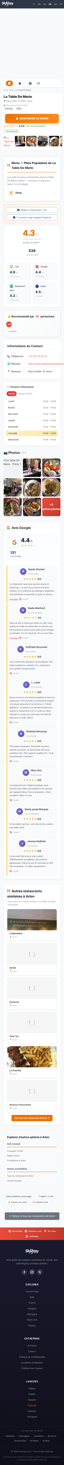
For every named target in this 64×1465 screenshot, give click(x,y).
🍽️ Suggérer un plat (44, 1196)
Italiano (32, 1388)
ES (44, 4)
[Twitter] (40, 1272)
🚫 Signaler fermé (40, 1202)
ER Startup (34, 1441)
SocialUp (46, 1441)
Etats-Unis (32, 1319)
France (32, 1302)
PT (61, 4)
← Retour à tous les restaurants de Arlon (32, 1215)
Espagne (32, 1308)
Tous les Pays (32, 1291)
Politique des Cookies (32, 1368)
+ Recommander (11, 131)
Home (6, 90)
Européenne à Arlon (16, 1160)
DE (55, 4)
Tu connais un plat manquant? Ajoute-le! (34, 217)
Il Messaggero (24, 1436)
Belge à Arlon (13, 1155)
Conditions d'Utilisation (32, 1362)
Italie (32, 1297)
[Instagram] (32, 1272)
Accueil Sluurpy (14, 1180)
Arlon (12, 90)
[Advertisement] (32, 43)
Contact (32, 1351)
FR (50, 4)
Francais (32, 1405)
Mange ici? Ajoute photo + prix (34, 210)
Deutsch (32, 1411)
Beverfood (52, 1436)
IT (34, 4)
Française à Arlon (15, 1151)
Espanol (32, 1399)
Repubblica (10, 1436)
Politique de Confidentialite (32, 1357)
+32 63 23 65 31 (37, 356)
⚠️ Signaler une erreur (17, 1202)
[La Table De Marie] (9, 141)
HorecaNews (39, 1436)
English (32, 1394)
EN (39, 4)
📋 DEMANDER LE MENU (32, 118)
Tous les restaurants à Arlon (20, 1176)
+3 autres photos (51, 507)
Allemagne (32, 1314)
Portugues (32, 1416)
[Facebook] (24, 1272)
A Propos (32, 1345)
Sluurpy (32, 1325)
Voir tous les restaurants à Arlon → (32, 1118)
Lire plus (14, 599)
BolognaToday (20, 1441)
